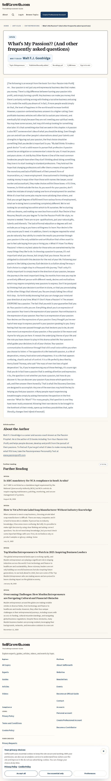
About (5, 14)
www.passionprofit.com (14, 455)
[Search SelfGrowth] (13, 15)
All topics (6, 665)
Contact (60, 700)
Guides (5, 679)
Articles (16, 26)
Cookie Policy (8, 730)
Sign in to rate (85, 65)
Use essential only (55, 773)
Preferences (89, 773)
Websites (61, 672)
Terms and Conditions (12, 723)
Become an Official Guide (68, 693)
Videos (5, 693)
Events (60, 686)
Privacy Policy (8, 716)
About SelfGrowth (65, 665)
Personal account (64, 713)
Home (6, 26)
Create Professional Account (69, 720)
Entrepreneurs (32, 26)
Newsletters (62, 679)
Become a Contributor (66, 727)
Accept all (21, 773)
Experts (5, 672)
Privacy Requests (9, 743)
